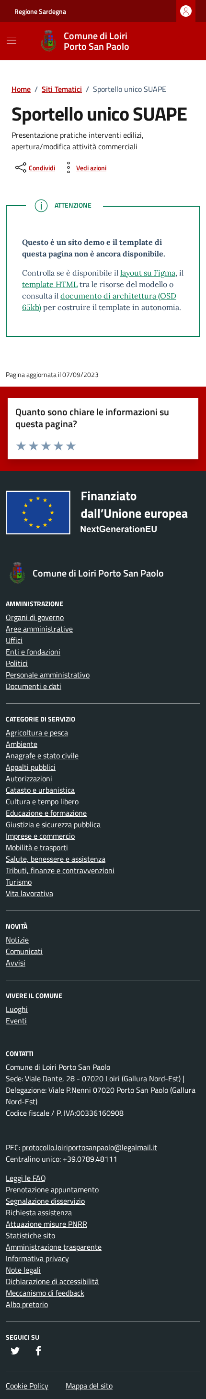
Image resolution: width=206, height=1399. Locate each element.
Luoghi (17, 1009)
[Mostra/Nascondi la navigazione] (11, 40)
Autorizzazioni (29, 778)
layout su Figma (147, 273)
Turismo (19, 882)
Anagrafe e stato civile (42, 755)
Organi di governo (35, 617)
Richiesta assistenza (39, 1212)
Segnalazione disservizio (45, 1201)
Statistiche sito (30, 1235)
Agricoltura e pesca (37, 732)
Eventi (16, 1020)
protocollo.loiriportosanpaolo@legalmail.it (89, 1147)
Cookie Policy (27, 1385)
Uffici (14, 640)
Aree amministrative (39, 628)
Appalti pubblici (31, 767)
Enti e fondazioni (33, 651)
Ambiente (21, 744)
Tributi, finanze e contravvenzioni (60, 870)
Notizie (17, 939)
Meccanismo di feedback (45, 1293)
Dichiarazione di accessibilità (52, 1281)
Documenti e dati (33, 686)
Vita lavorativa (29, 893)
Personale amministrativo (48, 674)
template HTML (50, 284)
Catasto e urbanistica (40, 790)
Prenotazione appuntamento (52, 1189)
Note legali (23, 1270)
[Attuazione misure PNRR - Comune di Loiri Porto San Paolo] (103, 516)
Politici (17, 663)
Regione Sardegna (40, 11)
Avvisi (15, 962)
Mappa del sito (89, 1385)
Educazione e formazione (46, 813)
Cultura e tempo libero (42, 801)
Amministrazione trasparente (54, 1247)
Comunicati (24, 951)
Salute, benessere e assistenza (55, 859)
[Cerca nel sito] (180, 41)
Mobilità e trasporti (37, 847)
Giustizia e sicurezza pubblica (53, 824)
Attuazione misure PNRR (46, 1224)
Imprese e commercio (40, 836)
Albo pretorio (27, 1304)
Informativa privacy (37, 1258)
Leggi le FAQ (26, 1178)
